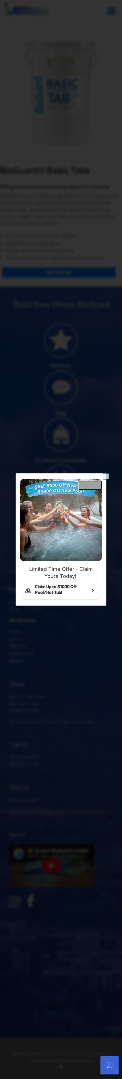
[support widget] (109, 1065)
